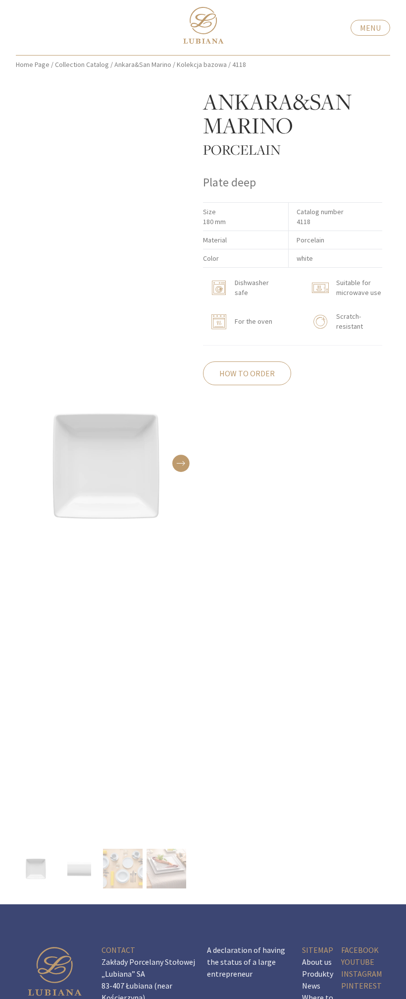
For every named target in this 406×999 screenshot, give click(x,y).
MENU (370, 28)
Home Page (33, 64)
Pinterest (361, 986)
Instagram (361, 974)
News (311, 986)
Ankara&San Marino (142, 64)
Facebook (360, 950)
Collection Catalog (82, 64)
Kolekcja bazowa (202, 64)
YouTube (357, 962)
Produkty (317, 974)
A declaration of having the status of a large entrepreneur (246, 962)
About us (317, 962)
